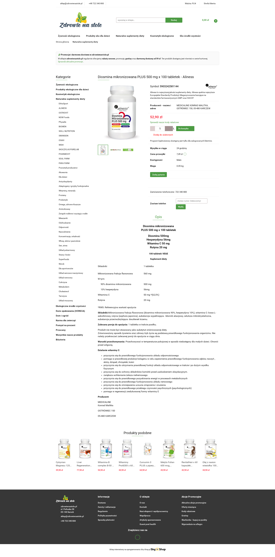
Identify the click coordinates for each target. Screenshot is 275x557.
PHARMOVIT (64, 154)
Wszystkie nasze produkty (70, 335)
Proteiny (62, 195)
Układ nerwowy (65, 277)
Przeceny (61, 330)
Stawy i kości (64, 255)
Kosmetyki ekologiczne (162, 36)
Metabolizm (64, 287)
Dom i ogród (62, 315)
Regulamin (103, 511)
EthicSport (63, 103)
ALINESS (63, 108)
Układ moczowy (66, 300)
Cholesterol (64, 291)
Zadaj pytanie (158, 174)
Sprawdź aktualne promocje (70, 61)
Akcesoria (63, 172)
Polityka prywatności (107, 515)
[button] (104, 497)
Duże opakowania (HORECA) (71, 311)
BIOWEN (62, 126)
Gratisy (185, 515)
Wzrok (61, 264)
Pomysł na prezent (65, 325)
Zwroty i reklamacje (107, 507)
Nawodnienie (64, 232)
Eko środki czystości (190, 36)
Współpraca (145, 515)
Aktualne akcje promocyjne (194, 503)
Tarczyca (63, 296)
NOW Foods (64, 117)
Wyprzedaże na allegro (192, 524)
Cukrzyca (63, 282)
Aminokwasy (64, 209)
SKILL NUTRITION (67, 131)
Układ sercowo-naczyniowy (71, 273)
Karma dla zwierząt (66, 320)
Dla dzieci (63, 177)
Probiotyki (63, 200)
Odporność (64, 227)
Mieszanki (63, 218)
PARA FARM (64, 163)
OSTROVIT (64, 113)
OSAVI (61, 140)
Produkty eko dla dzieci (98, 36)
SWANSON (63, 136)
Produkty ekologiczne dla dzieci (72, 89)
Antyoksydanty (65, 181)
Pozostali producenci (68, 168)
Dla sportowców (66, 268)
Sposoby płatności (106, 520)
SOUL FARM (64, 158)
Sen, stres (63, 245)
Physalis (62, 122)
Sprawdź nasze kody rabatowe (164, 122)
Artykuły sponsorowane (150, 520)
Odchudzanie (64, 223)
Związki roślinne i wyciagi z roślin (73, 213)
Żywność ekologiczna (67, 84)
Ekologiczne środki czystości (71, 306)
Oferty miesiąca (189, 507)
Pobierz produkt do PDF (165, 183)
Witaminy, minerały (67, 191)
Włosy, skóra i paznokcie (69, 241)
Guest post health (148, 524)
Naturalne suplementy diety (130, 36)
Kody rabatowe (188, 511)
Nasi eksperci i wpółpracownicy (154, 511)
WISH (61, 145)
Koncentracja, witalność (69, 236)
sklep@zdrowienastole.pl (72, 516)
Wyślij (180, 207)
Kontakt (143, 507)
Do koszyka (183, 128)
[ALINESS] (211, 86)
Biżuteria (60, 339)
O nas (142, 503)
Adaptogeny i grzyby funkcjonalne (74, 186)
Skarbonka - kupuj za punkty (194, 520)
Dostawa (102, 503)
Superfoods (64, 259)
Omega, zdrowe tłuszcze (69, 204)
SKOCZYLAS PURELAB (69, 149)
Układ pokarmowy (67, 250)
